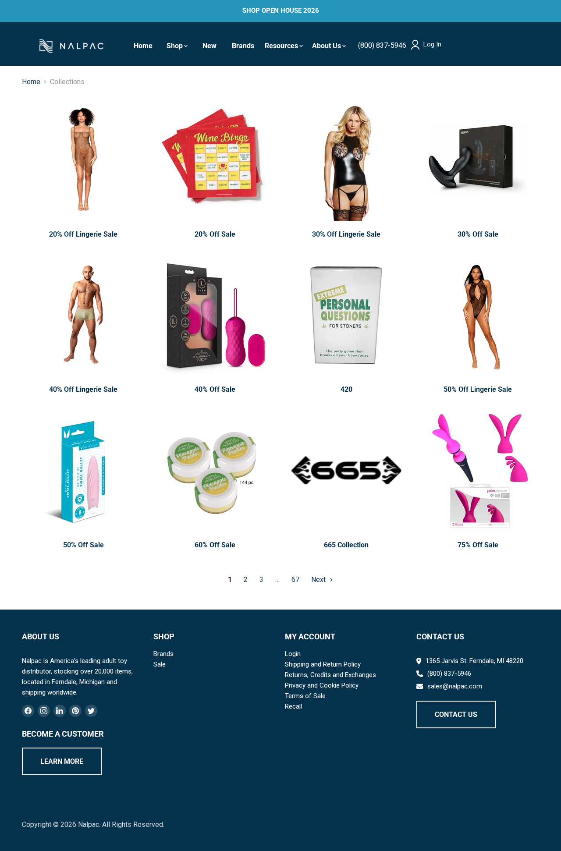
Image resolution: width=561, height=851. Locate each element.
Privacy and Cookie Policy (322, 685)
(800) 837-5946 (382, 45)
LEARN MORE (61, 761)
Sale (159, 664)
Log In (432, 44)
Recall (293, 706)
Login (293, 654)
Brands (243, 46)
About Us (326, 46)
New (209, 46)
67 (295, 579)
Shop (175, 46)
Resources (281, 46)
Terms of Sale (305, 696)
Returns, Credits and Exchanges (330, 675)
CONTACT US (456, 714)
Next (319, 579)
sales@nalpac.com (454, 686)
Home (143, 46)
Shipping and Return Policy (323, 664)
